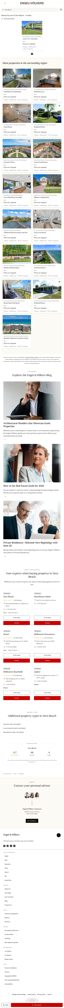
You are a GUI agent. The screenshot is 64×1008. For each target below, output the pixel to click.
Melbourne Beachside (13, 671)
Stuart (6, 634)
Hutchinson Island (42, 596)
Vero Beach (8, 596)
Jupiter (37, 671)
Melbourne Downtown (44, 634)
